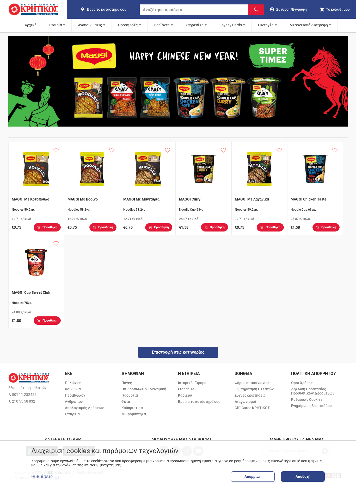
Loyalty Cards (230, 25)
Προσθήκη (49, 227)
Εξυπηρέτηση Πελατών (254, 389)
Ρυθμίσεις (42, 476)
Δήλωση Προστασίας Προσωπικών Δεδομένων (312, 391)
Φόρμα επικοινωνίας (252, 383)
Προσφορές (128, 25)
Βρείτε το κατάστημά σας (199, 401)
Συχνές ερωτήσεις (250, 395)
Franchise (186, 389)
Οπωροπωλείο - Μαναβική (143, 389)
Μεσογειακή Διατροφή (309, 25)
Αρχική (30, 25)
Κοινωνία (73, 389)
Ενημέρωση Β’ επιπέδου (311, 406)
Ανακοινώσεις (90, 25)
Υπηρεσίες (195, 25)
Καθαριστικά (132, 408)
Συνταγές (266, 25)
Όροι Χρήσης (301, 383)
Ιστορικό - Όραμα (192, 383)
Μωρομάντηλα (133, 414)
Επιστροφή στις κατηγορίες (178, 352)
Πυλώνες (73, 383)
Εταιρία (55, 25)
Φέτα (125, 401)
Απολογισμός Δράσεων (84, 408)
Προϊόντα (162, 25)
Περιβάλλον (75, 395)
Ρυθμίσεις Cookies (306, 399)
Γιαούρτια (129, 395)
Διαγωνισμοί (245, 401)
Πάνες (126, 383)
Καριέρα (185, 395)
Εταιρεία (72, 414)
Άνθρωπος (74, 401)
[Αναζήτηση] (256, 9)
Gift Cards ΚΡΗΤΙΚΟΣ (252, 408)
